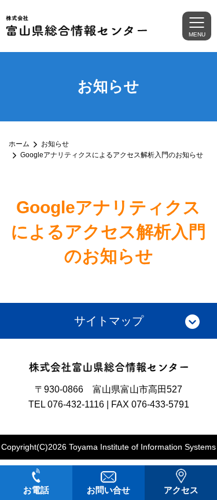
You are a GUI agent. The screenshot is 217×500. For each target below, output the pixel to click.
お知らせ (55, 144)
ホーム (19, 144)
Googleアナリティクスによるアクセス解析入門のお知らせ (111, 155)
